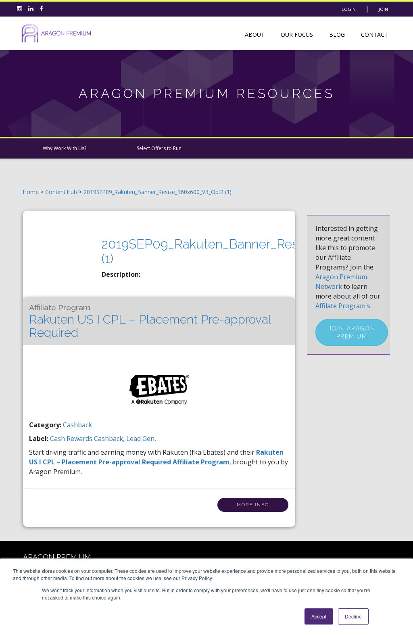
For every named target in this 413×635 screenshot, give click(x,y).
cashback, (110, 438)
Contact (374, 34)
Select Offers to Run (159, 148)
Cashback (77, 424)
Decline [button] (353, 616)
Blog (337, 34)
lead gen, (141, 438)
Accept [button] (318, 616)
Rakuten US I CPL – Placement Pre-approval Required (150, 321)
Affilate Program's (342, 305)
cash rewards (72, 438)
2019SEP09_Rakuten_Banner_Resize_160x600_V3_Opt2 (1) (157, 192)
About (255, 34)
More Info (253, 505)
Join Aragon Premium (351, 332)
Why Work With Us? (64, 148)
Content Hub (61, 192)
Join (383, 9)
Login (349, 9)
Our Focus (297, 34)
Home (31, 192)
